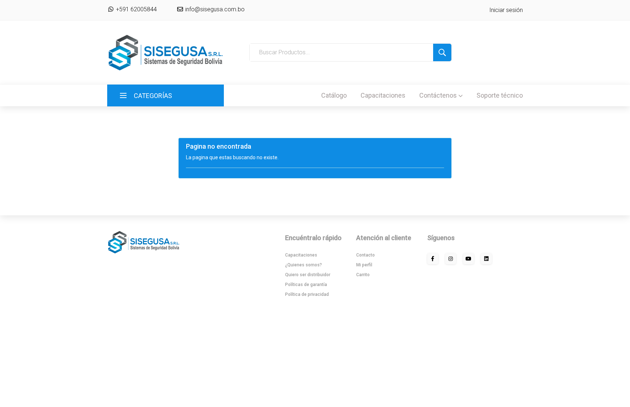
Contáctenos (438, 95)
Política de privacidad (307, 294)
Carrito (363, 274)
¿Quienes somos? (303, 264)
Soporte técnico (500, 95)
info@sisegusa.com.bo (214, 9)
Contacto (365, 255)
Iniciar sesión (506, 10)
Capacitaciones (383, 95)
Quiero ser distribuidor (307, 274)
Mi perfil (364, 264)
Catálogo (334, 95)
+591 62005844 (135, 9)
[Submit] (442, 52)
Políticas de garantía (306, 284)
